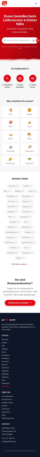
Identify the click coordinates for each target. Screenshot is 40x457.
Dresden (14, 222)
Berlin (21, 47)
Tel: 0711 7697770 (8, 438)
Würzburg (12, 253)
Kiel (27, 222)
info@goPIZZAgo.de (9, 441)
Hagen (20, 258)
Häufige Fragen (7, 402)
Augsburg (27, 206)
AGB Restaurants (8, 418)
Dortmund (13, 206)
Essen (32, 191)
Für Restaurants (7, 396)
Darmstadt (27, 227)
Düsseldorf (12, 196)
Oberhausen (11, 242)
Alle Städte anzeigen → (20, 264)
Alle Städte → (6, 386)
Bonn (12, 217)
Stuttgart (15, 47)
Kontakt (4, 406)
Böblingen (13, 212)
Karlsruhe (14, 248)
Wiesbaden (25, 217)
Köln (20, 48)
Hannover (13, 201)
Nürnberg (27, 212)
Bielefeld (12, 227)
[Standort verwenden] (34, 40)
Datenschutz (6, 412)
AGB (3, 415)
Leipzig (27, 186)
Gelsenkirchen (28, 242)
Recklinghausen (13, 232)
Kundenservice (7, 399)
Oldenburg (27, 253)
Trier (27, 248)
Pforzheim (12, 237)
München (34, 47)
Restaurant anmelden (18, 303)
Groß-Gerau (27, 237)
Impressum (6, 409)
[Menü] (36, 3)
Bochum (27, 201)
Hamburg (27, 47)
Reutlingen (27, 196)
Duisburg (29, 232)
